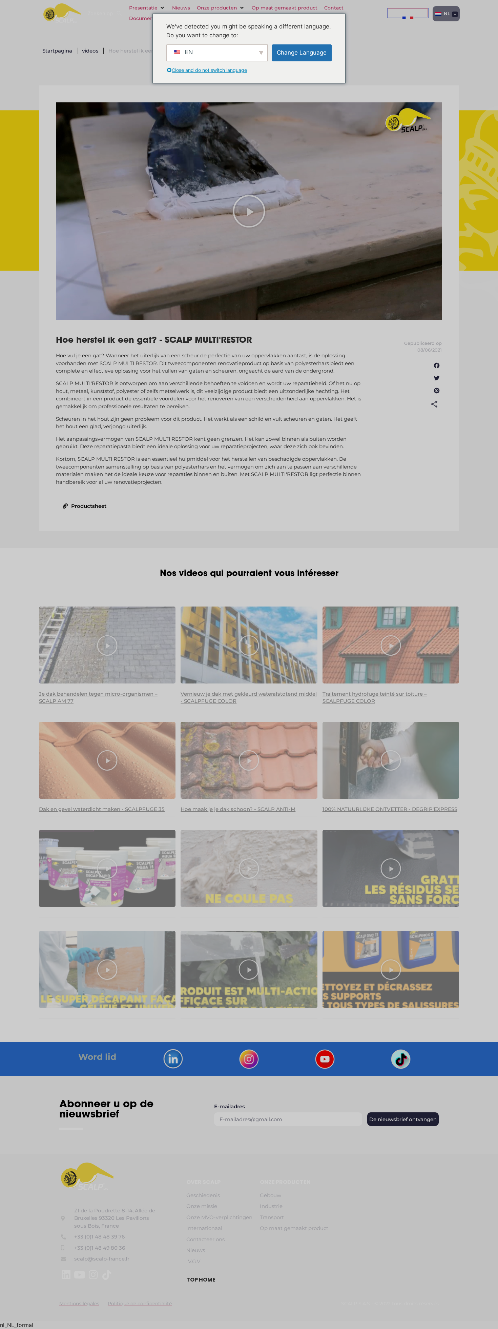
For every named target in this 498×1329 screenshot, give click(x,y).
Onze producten (285, 1182)
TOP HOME (200, 1280)
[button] (147, 8)
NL (446, 13)
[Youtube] (80, 1275)
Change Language (302, 52)
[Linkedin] (66, 1275)
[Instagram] (93, 1275)
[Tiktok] (107, 1275)
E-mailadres (229, 1107)
